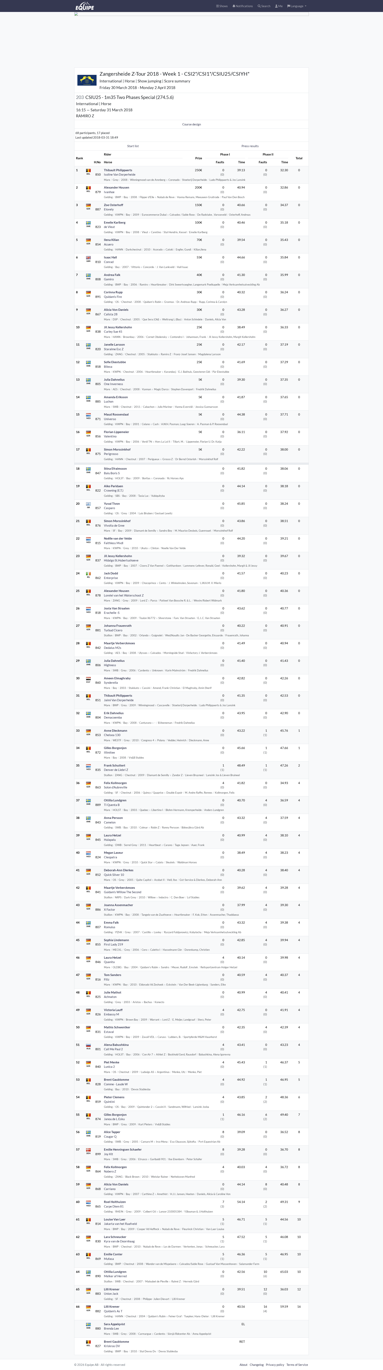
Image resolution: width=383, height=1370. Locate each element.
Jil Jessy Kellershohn (118, 327)
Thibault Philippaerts (118, 170)
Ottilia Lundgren (115, 800)
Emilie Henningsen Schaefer (123, 1149)
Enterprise (111, 578)
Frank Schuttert (114, 765)
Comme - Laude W (116, 1084)
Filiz (106, 979)
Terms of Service (297, 1364)
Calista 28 (110, 314)
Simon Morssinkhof (117, 449)
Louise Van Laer (114, 1219)
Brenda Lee (111, 1328)
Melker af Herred (115, 1276)
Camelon (109, 822)
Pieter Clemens (114, 1097)
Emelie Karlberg (114, 222)
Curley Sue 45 (113, 331)
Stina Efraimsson (115, 468)
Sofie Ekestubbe (115, 362)
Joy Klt (108, 1154)
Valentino (110, 436)
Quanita (109, 962)
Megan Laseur (113, 852)
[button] (297, 6)
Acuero (108, 244)
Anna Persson (113, 817)
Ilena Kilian (111, 240)
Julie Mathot (112, 992)
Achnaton (110, 996)
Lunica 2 (109, 1066)
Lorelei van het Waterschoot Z (124, 595)
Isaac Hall (110, 257)
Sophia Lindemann (116, 940)
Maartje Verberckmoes (119, 643)
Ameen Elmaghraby (117, 678)
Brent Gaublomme (116, 1079)
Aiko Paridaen (113, 486)
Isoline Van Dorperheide (119, 174)
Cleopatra (110, 857)
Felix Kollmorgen (115, 783)
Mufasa (109, 1258)
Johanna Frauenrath (118, 625)
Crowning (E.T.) (113, 490)
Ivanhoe (109, 192)
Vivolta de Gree (114, 525)
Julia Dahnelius (114, 379)
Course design (191, 124)
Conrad (109, 262)
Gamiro (109, 279)
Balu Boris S (112, 473)
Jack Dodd (111, 573)
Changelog (257, 1364)
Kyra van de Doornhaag (119, 1241)
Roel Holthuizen (115, 1202)
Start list (133, 146)
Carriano (109, 1189)
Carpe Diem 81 (114, 1206)
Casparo (109, 508)
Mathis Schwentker (117, 1027)
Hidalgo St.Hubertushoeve (121, 560)
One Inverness (113, 384)
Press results (250, 146)
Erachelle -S (111, 612)
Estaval (109, 1032)
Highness (110, 665)
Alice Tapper (112, 1132)
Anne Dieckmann (115, 730)
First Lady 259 (113, 944)
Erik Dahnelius (114, 713)
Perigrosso (111, 454)
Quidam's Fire (113, 296)
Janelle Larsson (114, 344)
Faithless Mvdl (113, 543)
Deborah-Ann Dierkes (118, 870)
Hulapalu (110, 839)
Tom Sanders (112, 975)
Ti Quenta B (112, 805)
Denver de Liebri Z (116, 770)
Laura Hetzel (112, 835)
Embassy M (111, 1014)
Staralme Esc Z (113, 349)
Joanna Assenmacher (118, 905)
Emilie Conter (113, 1254)
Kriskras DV (112, 1346)
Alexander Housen (116, 187)
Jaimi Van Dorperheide (119, 700)
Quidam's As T (113, 1311)
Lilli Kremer (111, 1289)
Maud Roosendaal (116, 414)
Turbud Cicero (113, 630)
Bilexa (108, 366)
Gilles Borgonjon (115, 748)
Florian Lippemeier (116, 432)
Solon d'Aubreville (115, 787)
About (244, 1364)
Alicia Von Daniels (116, 309)
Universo (110, 419)
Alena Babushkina (116, 1044)
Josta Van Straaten (117, 608)
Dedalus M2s (112, 647)
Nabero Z (110, 1171)
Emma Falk (111, 922)
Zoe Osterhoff (113, 205)
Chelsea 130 (112, 735)
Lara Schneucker (115, 1237)
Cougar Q (110, 1136)
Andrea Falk (112, 275)
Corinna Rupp (113, 292)
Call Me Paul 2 (113, 1049)
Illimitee (109, 752)
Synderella (111, 682)
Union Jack (111, 1293)
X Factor (109, 909)
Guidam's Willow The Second (122, 892)
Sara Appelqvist (114, 1324)
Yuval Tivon (112, 503)
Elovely (109, 209)
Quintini (109, 1101)
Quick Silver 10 (114, 874)
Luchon (108, 401)
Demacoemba (113, 717)
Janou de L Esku (114, 1119)
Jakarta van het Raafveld (120, 1223)
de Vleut (109, 227)
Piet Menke (111, 1062)
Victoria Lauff (113, 1010)
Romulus (109, 927)
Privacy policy (275, 1364)
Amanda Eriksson (116, 397)
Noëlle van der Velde (118, 538)
